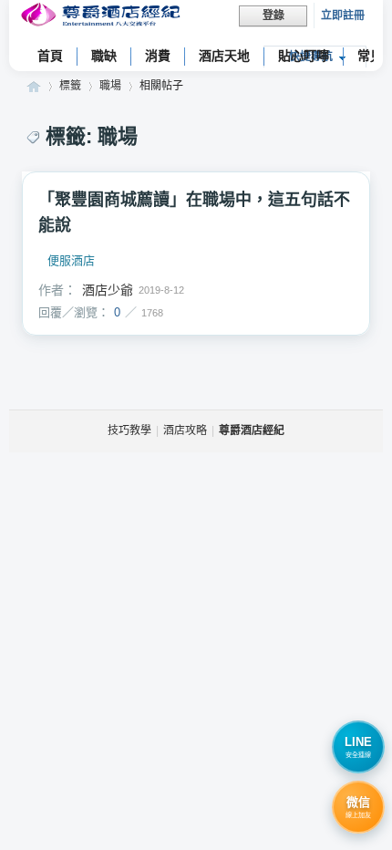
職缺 (104, 55)
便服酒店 (71, 260)
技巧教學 (129, 430)
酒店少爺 (107, 290)
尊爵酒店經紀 (33, 86)
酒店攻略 (185, 430)
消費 (157, 55)
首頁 (50, 55)
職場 (110, 85)
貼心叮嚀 (303, 55)
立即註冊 (343, 15)
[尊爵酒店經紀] (102, 17)
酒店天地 (224, 55)
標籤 (70, 85)
